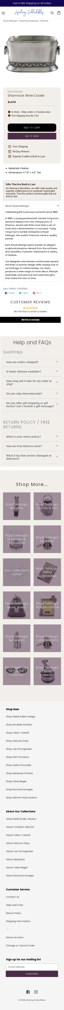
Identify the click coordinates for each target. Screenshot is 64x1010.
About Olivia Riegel (17, 867)
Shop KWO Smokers (17, 757)
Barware (44, 21)
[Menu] (3, 12)
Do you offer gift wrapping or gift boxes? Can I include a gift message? (32, 405)
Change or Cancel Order (20, 945)
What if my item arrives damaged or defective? (32, 457)
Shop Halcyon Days (17, 741)
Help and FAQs (14, 905)
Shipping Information (18, 921)
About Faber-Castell (18, 835)
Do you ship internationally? (32, 393)
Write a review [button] (30, 319)
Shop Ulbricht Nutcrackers (21, 797)
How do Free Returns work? (32, 446)
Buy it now (32, 136)
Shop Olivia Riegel (16, 781)
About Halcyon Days (18, 843)
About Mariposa (15, 859)
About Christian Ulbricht (20, 827)
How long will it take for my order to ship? (32, 383)
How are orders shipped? (32, 362)
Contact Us (12, 897)
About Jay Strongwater (19, 851)
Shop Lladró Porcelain (18, 765)
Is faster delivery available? (32, 371)
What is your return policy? (32, 436)
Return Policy (13, 913)
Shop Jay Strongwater (19, 749)
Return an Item (15, 937)
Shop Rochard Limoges (19, 789)
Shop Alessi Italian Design (20, 716)
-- (7, 929)
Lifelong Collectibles (36, 1000)
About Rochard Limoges (20, 875)
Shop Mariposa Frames (19, 773)
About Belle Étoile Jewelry (21, 819)
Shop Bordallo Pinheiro (19, 724)
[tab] (32, 206)
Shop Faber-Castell (17, 732)
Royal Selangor (10, 21)
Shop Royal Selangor (29, 21)
